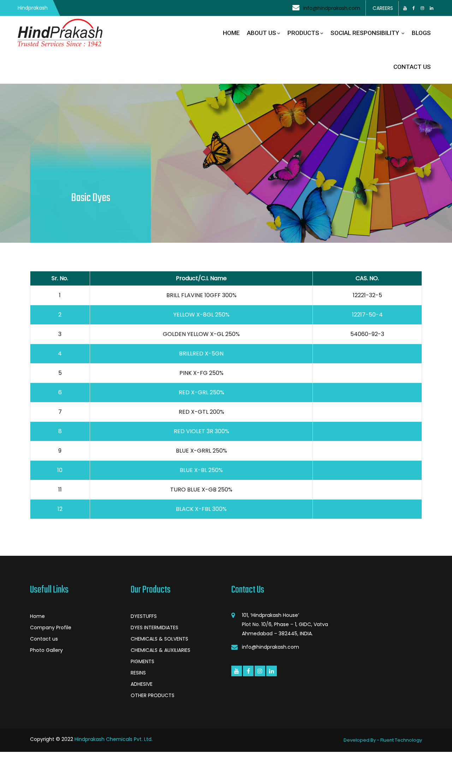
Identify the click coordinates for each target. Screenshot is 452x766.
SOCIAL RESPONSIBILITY (365, 32)
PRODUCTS (303, 32)
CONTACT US (412, 66)
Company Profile (50, 627)
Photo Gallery (46, 650)
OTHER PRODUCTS (152, 695)
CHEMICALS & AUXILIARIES (160, 650)
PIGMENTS (142, 661)
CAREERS (383, 8)
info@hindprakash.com (331, 8)
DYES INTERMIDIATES (154, 627)
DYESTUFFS (144, 616)
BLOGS (421, 32)
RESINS (138, 672)
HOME (231, 32)
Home (37, 616)
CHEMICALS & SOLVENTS (159, 638)
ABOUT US (261, 32)
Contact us (44, 638)
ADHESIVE (142, 684)
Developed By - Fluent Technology (383, 740)
